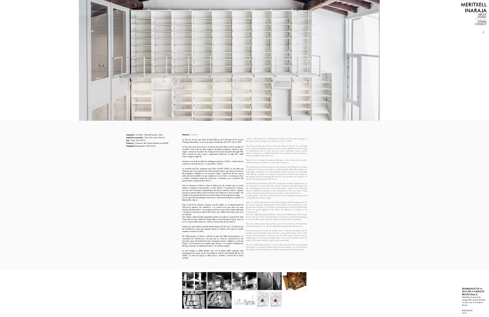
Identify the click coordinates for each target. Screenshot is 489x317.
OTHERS (481, 22)
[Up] (483, 32)
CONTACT (480, 24)
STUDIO (482, 17)
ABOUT (482, 14)
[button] (194, 281)
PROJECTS (480, 19)
